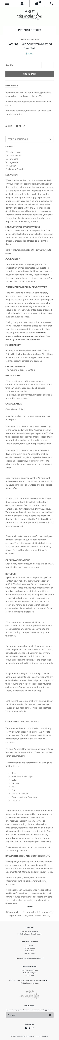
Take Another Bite (29, 39)
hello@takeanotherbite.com (29, 934)
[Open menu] (7, 3)
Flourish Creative (41, 1036)
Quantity (9, 65)
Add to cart (29, 74)
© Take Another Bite (19, 1036)
